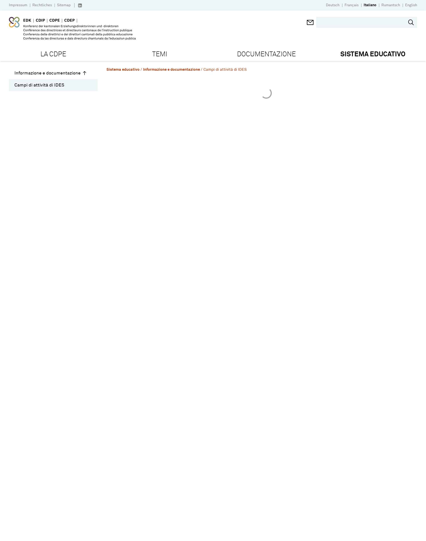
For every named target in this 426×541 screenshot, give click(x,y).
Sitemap (64, 5)
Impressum (18, 5)
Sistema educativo (123, 70)
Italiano (370, 5)
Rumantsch (390, 5)
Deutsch (332, 5)
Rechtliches (42, 5)
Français (352, 5)
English (411, 5)
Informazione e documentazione (47, 73)
